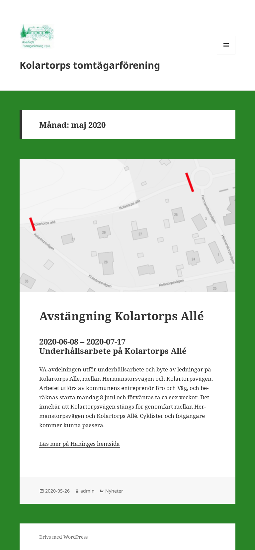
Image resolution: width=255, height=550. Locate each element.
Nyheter (114, 491)
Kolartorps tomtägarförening (90, 64)
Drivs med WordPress (63, 537)
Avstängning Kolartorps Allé (121, 316)
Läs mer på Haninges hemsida (79, 443)
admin (87, 491)
